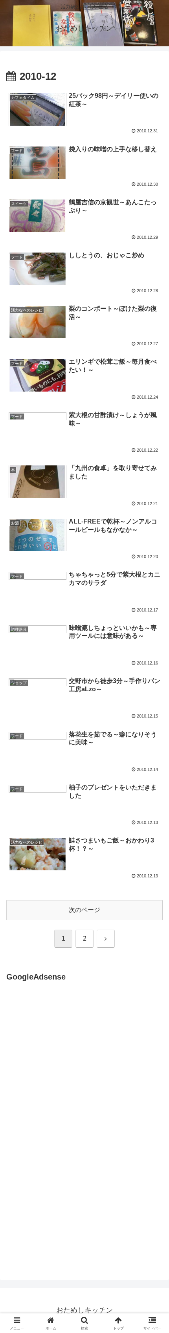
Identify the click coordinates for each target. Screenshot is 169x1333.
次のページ (84, 909)
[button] (153, 1077)
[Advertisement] (72, 1061)
